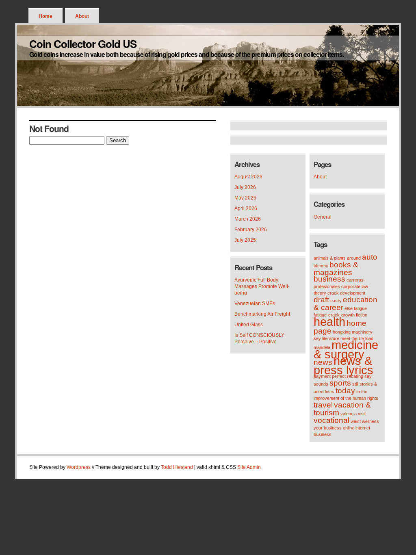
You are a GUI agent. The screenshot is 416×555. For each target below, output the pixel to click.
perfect (339, 376)
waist (356, 421)
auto (369, 257)
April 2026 (245, 208)
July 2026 (245, 187)
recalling (355, 376)
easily (336, 300)
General (323, 217)
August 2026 (248, 177)
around (354, 258)
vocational (331, 420)
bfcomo (321, 265)
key (317, 338)
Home (45, 16)
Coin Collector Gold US (82, 43)
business (329, 279)
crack (333, 293)
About (82, 16)
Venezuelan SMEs (254, 303)
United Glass (248, 324)
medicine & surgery (346, 349)
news (323, 362)
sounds (321, 384)
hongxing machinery (353, 332)
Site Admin (249, 467)
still (355, 384)
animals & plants (330, 258)
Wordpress (79, 467)
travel (323, 405)
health (329, 321)
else (348, 308)
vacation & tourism (342, 409)
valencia (348, 413)
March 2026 (247, 219)
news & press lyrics (343, 365)
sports (340, 383)
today (345, 390)
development (352, 293)
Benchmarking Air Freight (262, 314)
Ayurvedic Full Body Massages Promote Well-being (262, 286)
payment (322, 376)
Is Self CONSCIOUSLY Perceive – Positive (259, 338)
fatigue (360, 308)
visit (362, 413)
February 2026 (250, 229)
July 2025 (245, 240)
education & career (345, 303)
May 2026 (245, 198)
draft (321, 299)
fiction (361, 314)
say (368, 376)
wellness (370, 421)
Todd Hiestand (177, 467)
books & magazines (336, 268)
